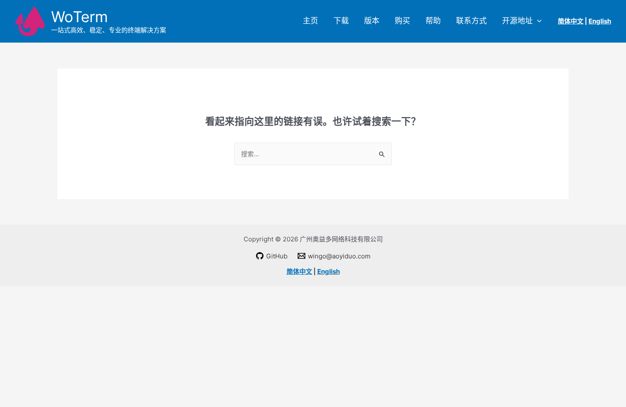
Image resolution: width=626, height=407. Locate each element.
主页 (310, 21)
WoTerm (79, 17)
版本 (371, 21)
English (328, 271)
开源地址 (517, 21)
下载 (341, 21)
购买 (402, 21)
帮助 (433, 21)
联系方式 (471, 21)
